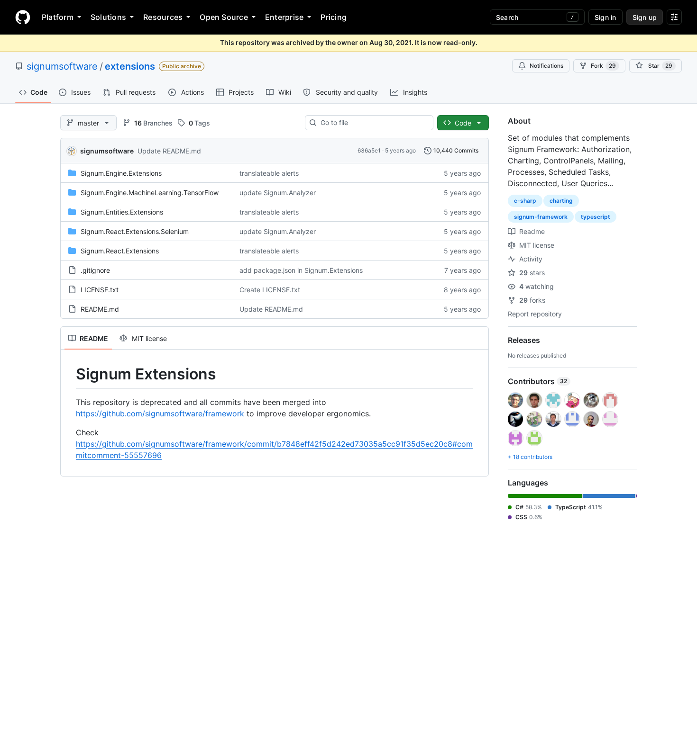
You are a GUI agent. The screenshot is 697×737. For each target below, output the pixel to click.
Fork (603, 65)
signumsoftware (62, 66)
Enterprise (284, 17)
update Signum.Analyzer (277, 193)
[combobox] (373, 123)
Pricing (334, 17)
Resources (163, 17)
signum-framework (541, 216)
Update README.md (169, 151)
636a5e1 (369, 150)
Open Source (224, 17)
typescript (595, 216)
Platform (57, 17)
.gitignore (95, 270)
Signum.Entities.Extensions (122, 212)
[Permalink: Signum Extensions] (69, 374)
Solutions (108, 17)
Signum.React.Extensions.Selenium (135, 231)
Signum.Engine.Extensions (121, 173)
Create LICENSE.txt (269, 290)
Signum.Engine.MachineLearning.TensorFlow (150, 193)
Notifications (546, 65)
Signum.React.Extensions (120, 251)
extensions (130, 66)
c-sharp (525, 200)
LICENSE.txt (100, 290)
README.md (100, 309)
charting (561, 200)
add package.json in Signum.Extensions (301, 270)
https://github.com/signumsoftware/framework (160, 413)
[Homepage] (22, 17)
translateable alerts (269, 173)
